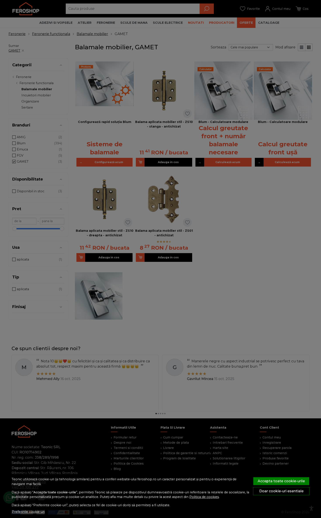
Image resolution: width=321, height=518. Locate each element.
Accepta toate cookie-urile (281, 481)
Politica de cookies (204, 497)
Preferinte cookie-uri (28, 512)
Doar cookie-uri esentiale (281, 491)
